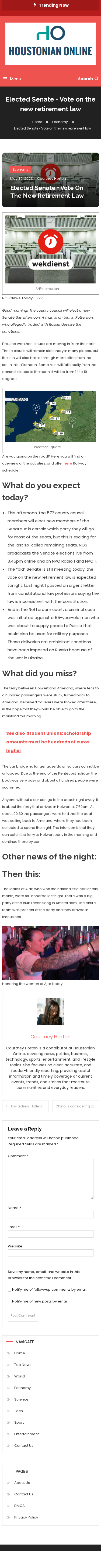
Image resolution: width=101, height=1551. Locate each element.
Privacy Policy (26, 1517)
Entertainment (26, 1434)
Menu (15, 79)
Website (15, 1246)
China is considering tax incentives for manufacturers (77, 1106)
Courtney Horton (51, 178)
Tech (18, 1410)
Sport (19, 1422)
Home (19, 1353)
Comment (18, 1155)
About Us (22, 1482)
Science (21, 1399)
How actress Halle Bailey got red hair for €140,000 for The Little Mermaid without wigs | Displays (29, 1106)
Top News (23, 1364)
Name (14, 1207)
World (19, 1376)
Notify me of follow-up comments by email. (49, 1289)
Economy (21, 169)
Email (14, 1226)
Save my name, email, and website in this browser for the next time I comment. (44, 1274)
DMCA (19, 1505)
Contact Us (23, 1445)
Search (85, 78)
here (68, 463)
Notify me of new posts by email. (40, 1301)
